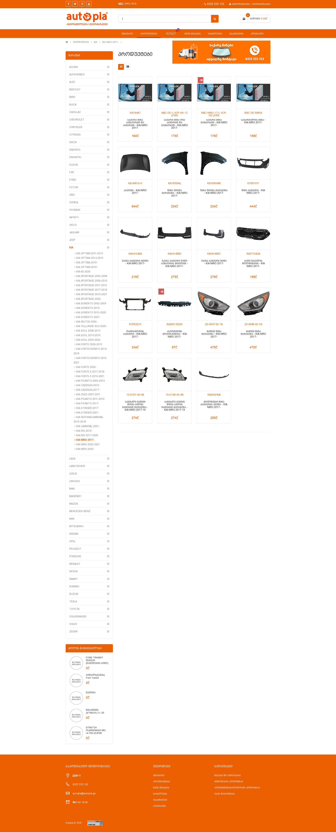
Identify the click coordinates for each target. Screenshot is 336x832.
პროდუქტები (81, 42)
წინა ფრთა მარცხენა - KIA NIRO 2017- (174, 193)
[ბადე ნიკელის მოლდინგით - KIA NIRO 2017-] (253, 233)
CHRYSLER (75, 127)
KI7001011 (253, 183)
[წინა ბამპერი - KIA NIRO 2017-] (253, 163)
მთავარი (158, 775)
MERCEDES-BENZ (79, 511)
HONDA (73, 202)
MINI (71, 518)
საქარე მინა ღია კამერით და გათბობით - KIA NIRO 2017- (174, 124)
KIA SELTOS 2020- (86, 321)
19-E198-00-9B (174, 395)
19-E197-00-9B (135, 395)
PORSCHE (75, 556)
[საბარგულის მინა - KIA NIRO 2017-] (253, 92)
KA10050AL (174, 183)
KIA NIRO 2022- (85, 449)
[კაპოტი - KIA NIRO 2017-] (135, 163)
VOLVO (73, 624)
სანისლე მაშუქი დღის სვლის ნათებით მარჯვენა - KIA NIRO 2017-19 (135, 406)
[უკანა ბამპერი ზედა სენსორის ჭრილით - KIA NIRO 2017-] (174, 233)
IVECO (73, 225)
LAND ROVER (77, 466)
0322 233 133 (215, 4)
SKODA (73, 571)
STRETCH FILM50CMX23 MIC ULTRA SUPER (96, 730)
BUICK (73, 104)
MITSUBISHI (76, 526)
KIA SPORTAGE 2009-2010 (91, 280)
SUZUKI (73, 594)
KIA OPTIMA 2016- (87, 262)
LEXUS (73, 473)
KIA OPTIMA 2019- (87, 267)
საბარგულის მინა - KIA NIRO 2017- (253, 121)
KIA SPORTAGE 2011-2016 (91, 285)
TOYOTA (74, 609)
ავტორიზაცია (241, 4)
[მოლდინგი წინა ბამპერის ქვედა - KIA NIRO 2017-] (214, 374)
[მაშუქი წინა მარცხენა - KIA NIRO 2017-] (253, 304)
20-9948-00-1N (253, 324)
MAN (72, 488)
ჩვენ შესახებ (161, 787)
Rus (134, 3)
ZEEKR (73, 631)
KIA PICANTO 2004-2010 (90, 380)
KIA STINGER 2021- (87, 412)
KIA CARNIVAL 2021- (88, 426)
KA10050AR (214, 183)
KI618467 (135, 113)
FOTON (73, 187)
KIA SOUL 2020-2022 (88, 339)
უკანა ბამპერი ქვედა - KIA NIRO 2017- (135, 262)
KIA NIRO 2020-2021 (88, 444)
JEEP (72, 240)
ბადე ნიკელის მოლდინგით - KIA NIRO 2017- (253, 264)
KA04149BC (214, 254)
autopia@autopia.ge (84, 793)
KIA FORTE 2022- (86, 367)
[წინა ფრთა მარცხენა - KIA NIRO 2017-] (174, 163)
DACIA (73, 142)
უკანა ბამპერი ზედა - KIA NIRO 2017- (214, 262)
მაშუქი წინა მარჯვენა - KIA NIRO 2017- (214, 334)
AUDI (72, 82)
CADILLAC (75, 112)
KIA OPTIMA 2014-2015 (89, 258)
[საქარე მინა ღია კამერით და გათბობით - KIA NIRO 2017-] (174, 92)
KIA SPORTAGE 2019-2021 (91, 294)
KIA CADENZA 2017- (88, 389)
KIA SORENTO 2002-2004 (91, 303)
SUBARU (74, 586)
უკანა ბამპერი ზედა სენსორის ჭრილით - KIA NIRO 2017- (174, 264)
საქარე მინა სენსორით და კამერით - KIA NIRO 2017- (135, 124)
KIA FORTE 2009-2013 (89, 344)
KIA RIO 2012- (84, 430)
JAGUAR (74, 232)
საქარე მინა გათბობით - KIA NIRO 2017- (214, 123)
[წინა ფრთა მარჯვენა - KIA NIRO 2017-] (214, 163)
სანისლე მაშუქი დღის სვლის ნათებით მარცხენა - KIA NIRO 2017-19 (175, 406)
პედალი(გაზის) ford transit (95, 676)
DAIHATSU (75, 157)
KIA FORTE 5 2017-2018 (90, 371)
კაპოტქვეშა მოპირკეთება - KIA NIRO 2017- (175, 334)
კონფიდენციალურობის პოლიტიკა (237, 787)
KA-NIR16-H (135, 183)
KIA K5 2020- (83, 271)
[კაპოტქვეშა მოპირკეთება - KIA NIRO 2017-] (174, 304)
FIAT (71, 172)
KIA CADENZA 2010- (88, 385)
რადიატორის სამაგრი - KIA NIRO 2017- (135, 334)
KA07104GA (253, 254)
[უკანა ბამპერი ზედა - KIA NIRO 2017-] (214, 233)
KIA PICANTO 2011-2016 (90, 399)
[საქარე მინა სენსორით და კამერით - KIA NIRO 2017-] (135, 92)
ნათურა (91, 692)
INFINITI (74, 217)
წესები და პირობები (227, 775)
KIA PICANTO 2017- (87, 403)
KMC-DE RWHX (253, 113)
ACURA (73, 67)
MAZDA (73, 503)
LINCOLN (74, 481)
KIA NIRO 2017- (110, 42)
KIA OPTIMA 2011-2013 (89, 253)
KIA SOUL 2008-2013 (88, 330)
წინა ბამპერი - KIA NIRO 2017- (253, 191)
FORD (72, 179)
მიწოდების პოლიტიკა (228, 781)
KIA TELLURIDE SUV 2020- (91, 326)
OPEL (72, 541)
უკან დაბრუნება (224, 793)
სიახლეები (160, 793)
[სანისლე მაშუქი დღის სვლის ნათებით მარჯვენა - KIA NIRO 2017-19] (135, 374)
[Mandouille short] (76, 662)
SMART (73, 579)
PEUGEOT (75, 548)
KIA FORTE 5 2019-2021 (90, 376)
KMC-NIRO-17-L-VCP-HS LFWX (214, 114)
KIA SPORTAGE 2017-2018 (91, 289)
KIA (95, 42)
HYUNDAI (74, 209)
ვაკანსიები (160, 799)
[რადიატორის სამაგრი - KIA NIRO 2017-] (135, 304)
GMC (72, 194)
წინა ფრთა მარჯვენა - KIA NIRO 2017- (213, 191)
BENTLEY (74, 89)
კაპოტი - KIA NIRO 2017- (135, 191)
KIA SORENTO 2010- (88, 308)
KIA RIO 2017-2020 (87, 435)
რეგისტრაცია (261, 4)
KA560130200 (175, 324)
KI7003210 (135, 324)
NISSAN (73, 533)
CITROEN (74, 134)
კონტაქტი (159, 806)
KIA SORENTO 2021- (88, 317)
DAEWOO (74, 149)
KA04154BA (135, 254)
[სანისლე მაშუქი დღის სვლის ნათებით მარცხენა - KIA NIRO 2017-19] (174, 374)
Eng (127, 3)
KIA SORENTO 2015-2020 (91, 312)
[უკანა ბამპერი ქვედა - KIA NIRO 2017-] (135, 233)
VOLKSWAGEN (77, 616)
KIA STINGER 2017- (87, 408)
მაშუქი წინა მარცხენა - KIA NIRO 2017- (253, 334)
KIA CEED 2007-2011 (88, 394)
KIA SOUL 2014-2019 (88, 335)
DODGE (73, 164)
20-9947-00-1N (214, 324)
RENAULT (74, 563)
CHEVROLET (76, 119)
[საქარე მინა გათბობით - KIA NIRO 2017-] (214, 92)
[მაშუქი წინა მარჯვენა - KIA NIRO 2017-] (214, 304)
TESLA (73, 601)
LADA (72, 458)
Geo (120, 3)
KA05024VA (214, 395)
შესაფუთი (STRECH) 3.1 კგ (95, 711)
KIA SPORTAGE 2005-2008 (91, 276)
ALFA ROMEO (77, 74)
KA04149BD (174, 254)
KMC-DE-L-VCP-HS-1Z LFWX (174, 114)
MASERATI (75, 496)
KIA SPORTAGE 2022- (89, 299)
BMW (72, 97)
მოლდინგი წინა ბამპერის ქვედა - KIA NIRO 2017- (214, 405)
